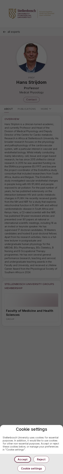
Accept (23, 459)
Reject (41, 459)
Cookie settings (31, 468)
